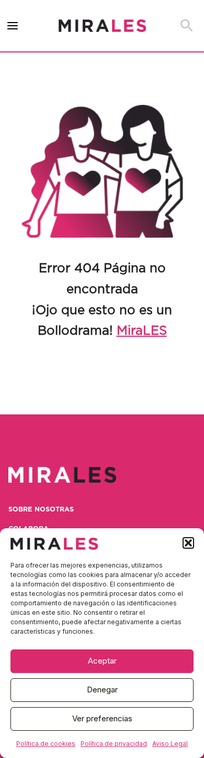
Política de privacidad (114, 744)
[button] (188, 543)
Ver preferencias (102, 718)
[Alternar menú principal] (13, 26)
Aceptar (102, 661)
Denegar (102, 690)
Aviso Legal (170, 744)
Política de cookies (45, 744)
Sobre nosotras (41, 509)
